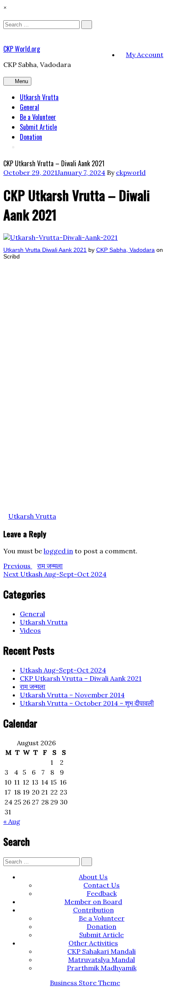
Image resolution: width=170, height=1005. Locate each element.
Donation (31, 137)
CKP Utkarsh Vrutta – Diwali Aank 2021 (81, 678)
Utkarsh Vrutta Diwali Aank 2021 (45, 249)
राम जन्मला (32, 686)
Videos (30, 630)
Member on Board (93, 901)
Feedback (102, 893)
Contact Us (101, 885)
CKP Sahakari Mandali (101, 951)
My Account (144, 54)
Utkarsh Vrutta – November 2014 (72, 695)
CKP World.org (21, 49)
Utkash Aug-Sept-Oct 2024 (63, 670)
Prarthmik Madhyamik (102, 968)
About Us (93, 877)
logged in (58, 551)
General (29, 107)
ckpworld (131, 172)
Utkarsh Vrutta (39, 97)
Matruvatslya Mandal (101, 959)
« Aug (11, 821)
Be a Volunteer (38, 117)
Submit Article (38, 127)
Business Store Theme (85, 983)
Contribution (93, 910)
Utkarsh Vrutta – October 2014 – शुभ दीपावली (87, 703)
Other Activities (93, 943)
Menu (21, 81)
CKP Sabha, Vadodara (125, 249)
